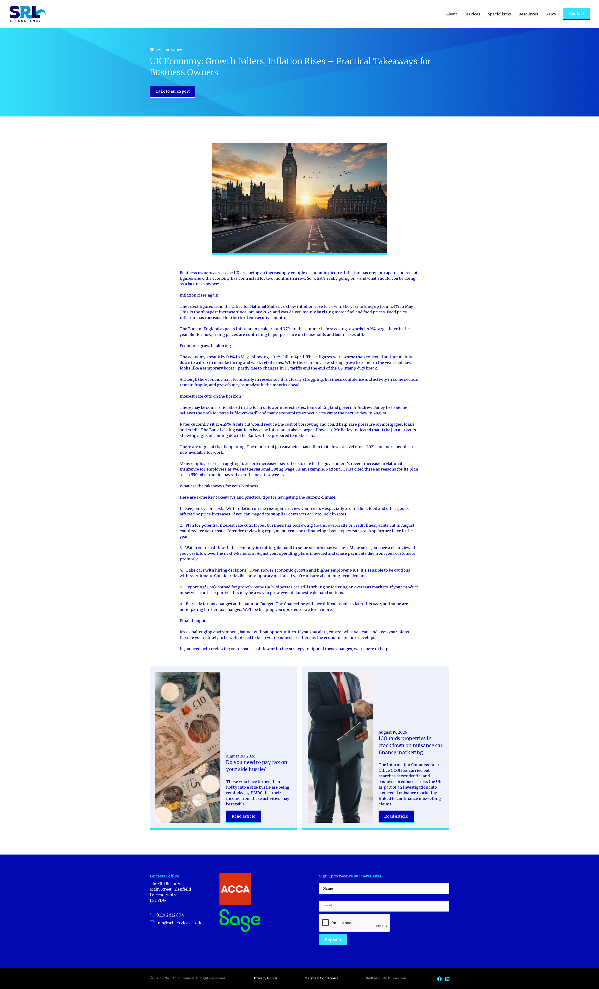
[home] (27, 13)
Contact (576, 13)
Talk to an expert (172, 91)
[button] (451, 14)
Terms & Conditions (321, 978)
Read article (244, 816)
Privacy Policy (265, 978)
